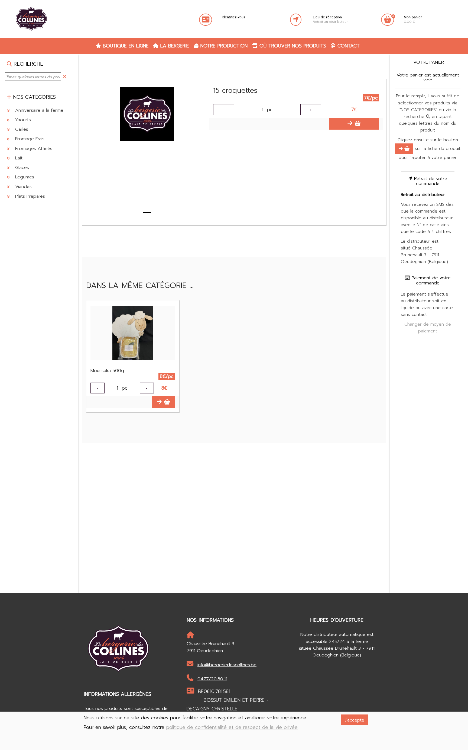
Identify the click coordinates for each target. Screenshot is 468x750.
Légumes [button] (24, 177)
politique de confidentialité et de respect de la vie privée (232, 727)
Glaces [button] (21, 167)
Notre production (223, 45)
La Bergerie (173, 45)
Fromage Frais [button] (29, 138)
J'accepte (354, 720)
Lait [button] (18, 158)
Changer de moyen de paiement (427, 327)
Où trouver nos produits (292, 45)
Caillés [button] (21, 129)
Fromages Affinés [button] (33, 148)
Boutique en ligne (125, 45)
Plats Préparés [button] (29, 196)
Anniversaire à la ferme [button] (38, 110)
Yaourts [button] (22, 119)
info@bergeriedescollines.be (226, 664)
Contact (348, 45)
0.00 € (413, 19)
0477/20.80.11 (212, 678)
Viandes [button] (23, 186)
